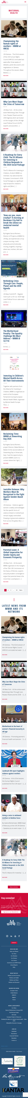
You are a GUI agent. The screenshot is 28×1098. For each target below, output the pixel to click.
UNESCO (14, 995)
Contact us (14, 1040)
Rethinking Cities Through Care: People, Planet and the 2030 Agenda (13, 284)
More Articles (14, 887)
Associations (14, 1033)
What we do (14, 973)
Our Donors (14, 960)
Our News (14, 1008)
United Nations (14, 993)
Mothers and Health (14, 977)
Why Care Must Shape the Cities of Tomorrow (13, 103)
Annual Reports (14, 965)
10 (16, 590)
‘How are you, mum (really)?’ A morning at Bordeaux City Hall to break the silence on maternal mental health (13, 221)
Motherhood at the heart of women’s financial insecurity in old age (13, 729)
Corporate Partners (14, 1035)
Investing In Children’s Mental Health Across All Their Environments (13, 378)
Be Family (14, 1014)
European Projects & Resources (14, 1017)
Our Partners (14, 958)
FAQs (14, 967)
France (14, 999)
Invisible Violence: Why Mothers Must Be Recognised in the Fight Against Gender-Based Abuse (13, 494)
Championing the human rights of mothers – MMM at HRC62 (12, 45)
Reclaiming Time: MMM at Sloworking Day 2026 (12, 436)
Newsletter (14, 1038)
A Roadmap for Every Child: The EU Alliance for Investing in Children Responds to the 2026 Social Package (14, 159)
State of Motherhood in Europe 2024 (14, 1010)
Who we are (14, 949)
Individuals (14, 1031)
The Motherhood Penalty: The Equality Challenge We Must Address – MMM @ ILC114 (12, 335)
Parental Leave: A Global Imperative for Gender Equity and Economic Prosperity (13, 553)
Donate (14, 942)
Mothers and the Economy (14, 975)
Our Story (14, 953)
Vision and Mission (14, 951)
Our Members (14, 956)
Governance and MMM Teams (14, 962)
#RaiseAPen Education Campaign (14, 1023)
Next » (21, 590)
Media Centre (4, 1046)
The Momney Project (14, 1012)
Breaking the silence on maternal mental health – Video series (14, 1020)
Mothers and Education (14, 982)
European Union (14, 990)
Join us (14, 1029)
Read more (5, 75)
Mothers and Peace (14, 980)
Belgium (14, 997)
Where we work (14, 988)
